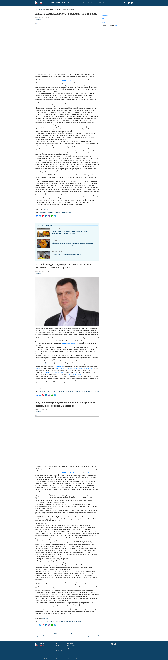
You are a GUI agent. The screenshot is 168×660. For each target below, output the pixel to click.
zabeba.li (89, 81)
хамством (59, 366)
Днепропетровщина (61, 621)
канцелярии (60, 368)
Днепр (63, 213)
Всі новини (55, 2)
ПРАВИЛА (58, 648)
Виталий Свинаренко (46, 621)
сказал (95, 339)
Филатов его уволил (76, 374)
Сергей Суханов (93, 391)
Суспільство (76, 2)
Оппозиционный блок (79, 391)
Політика (65, 2)
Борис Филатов (44, 391)
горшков (38, 368)
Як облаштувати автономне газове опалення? (66, 254)
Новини (40, 9)
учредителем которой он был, (53, 372)
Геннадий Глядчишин (58, 391)
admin (40, 19)
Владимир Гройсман (53, 213)
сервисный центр (75, 621)
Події (90, 2)
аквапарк (42, 213)
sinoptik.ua (118, 25)
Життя (84, 2)
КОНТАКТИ (58, 650)
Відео (96, 2)
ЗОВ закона (91, 473)
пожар (68, 213)
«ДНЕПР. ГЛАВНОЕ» (68, 81)
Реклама (102, 2)
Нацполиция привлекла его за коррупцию (79, 368)
